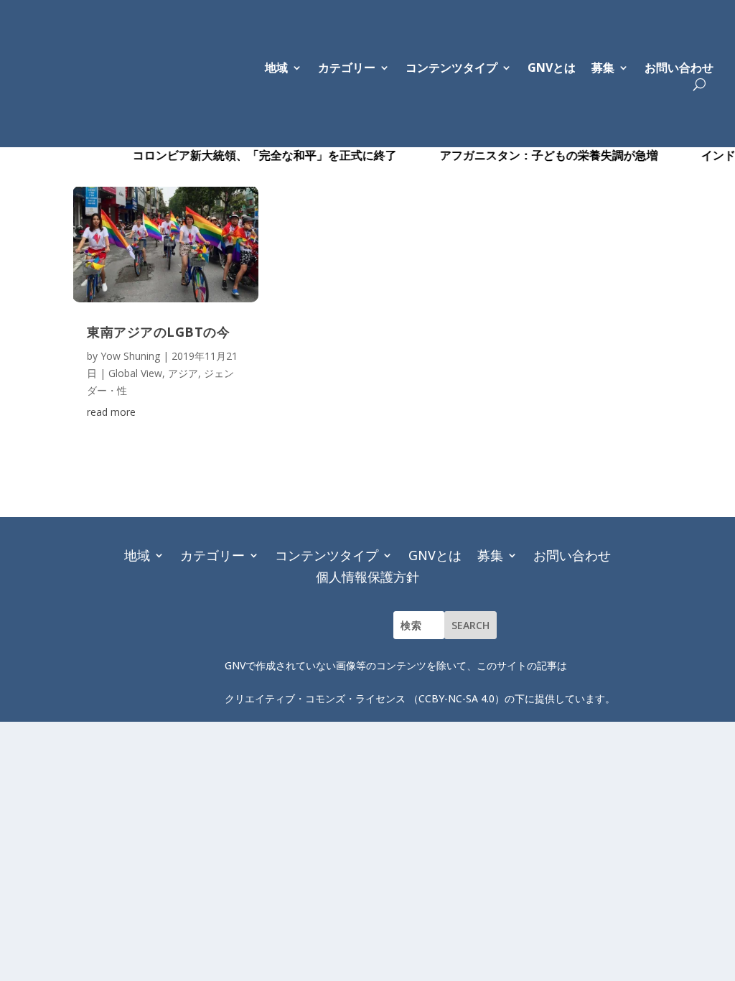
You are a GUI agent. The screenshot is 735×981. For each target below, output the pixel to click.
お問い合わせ (679, 68)
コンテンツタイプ (326, 553)
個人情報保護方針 (367, 575)
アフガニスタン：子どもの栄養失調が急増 (533, 155)
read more (111, 412)
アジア (183, 373)
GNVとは (552, 68)
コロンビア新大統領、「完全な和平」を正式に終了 (249, 155)
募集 (602, 68)
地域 (137, 553)
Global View (135, 373)
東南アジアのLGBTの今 (158, 331)
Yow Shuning (130, 356)
